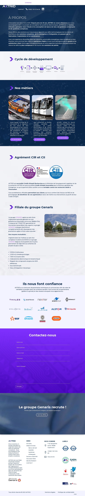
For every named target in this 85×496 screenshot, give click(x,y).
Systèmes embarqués (65, 116)
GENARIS (19, 217)
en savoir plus (16, 139)
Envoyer (19, 386)
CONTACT (21, 9)
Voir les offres (42, 415)
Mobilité (39, 117)
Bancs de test (16, 116)
